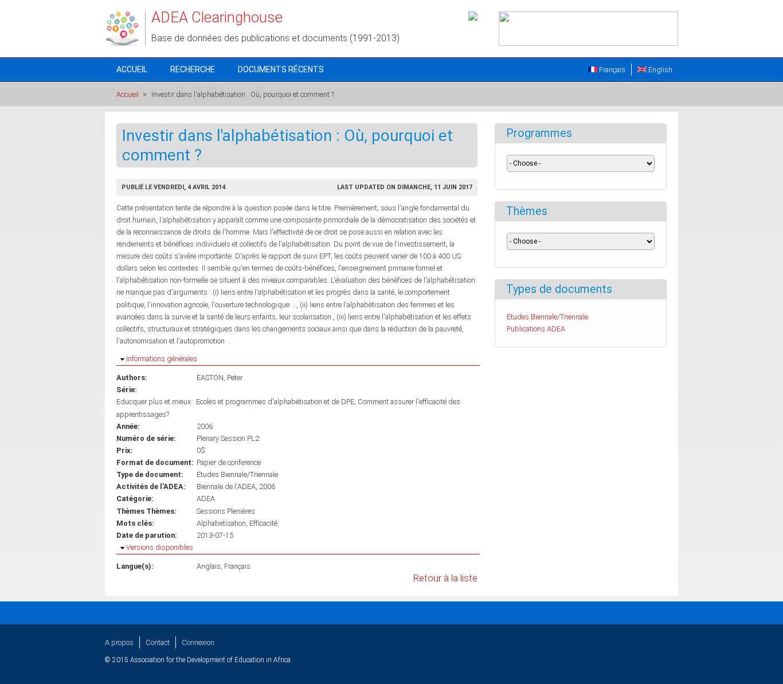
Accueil (131, 69)
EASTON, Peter (219, 377)
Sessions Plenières (226, 511)
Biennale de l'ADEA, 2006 (236, 486)
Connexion (198, 642)
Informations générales (161, 358)
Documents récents (281, 69)
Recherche (192, 69)
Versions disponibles (159, 547)
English (659, 69)
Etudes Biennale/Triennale (237, 474)
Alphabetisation (221, 523)
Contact (158, 642)
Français (611, 69)
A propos (119, 642)
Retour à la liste (445, 578)
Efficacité (263, 523)
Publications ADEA (536, 329)
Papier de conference (229, 462)
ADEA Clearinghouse (217, 17)
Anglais (209, 566)
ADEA (206, 498)
